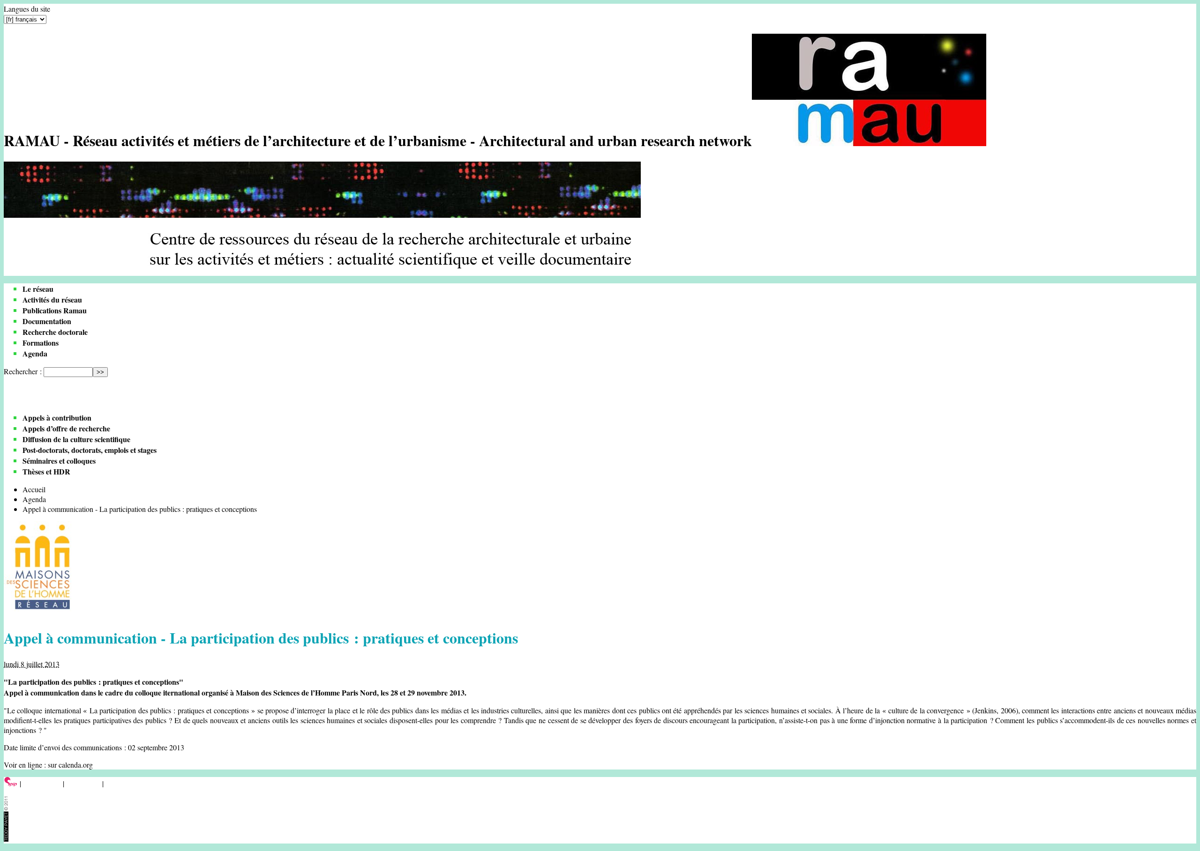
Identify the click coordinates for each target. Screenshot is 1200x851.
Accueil (33, 489)
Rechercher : (23, 371)
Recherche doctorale (55, 331)
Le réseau (37, 288)
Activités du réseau (52, 299)
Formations (40, 342)
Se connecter (42, 783)
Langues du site (27, 9)
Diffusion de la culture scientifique (76, 439)
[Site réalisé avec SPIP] (11, 783)
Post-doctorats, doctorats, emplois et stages (89, 449)
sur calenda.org (70, 765)
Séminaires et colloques (59, 460)
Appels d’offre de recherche (66, 428)
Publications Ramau (54, 310)
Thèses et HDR (46, 471)
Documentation (46, 321)
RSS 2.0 (119, 783)
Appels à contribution (56, 417)
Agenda (34, 353)
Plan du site (83, 783)
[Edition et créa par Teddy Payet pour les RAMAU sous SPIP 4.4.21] (6, 839)
